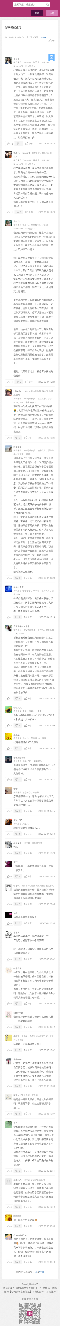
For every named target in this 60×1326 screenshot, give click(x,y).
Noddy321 (18, 66)
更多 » (32, 66)
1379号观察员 (28, 398)
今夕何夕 (46, 590)
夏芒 (16, 862)
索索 (40, 711)
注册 (52, 13)
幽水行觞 (50, 629)
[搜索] (47, 4)
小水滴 (45, 224)
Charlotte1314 (20, 1235)
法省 (16, 913)
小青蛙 (36, 792)
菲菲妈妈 (18, 707)
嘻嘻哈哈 (26, 590)
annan (44, 37)
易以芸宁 (42, 398)
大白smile (20, 633)
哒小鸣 (17, 885)
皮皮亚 (17, 734)
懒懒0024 (38, 760)
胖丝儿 (36, 160)
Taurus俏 (26, 62)
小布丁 (17, 58)
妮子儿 (36, 62)
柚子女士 (42, 450)
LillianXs (17, 390)
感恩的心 (26, 792)
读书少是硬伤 (20, 757)
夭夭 (50, 398)
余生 (28, 402)
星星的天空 (19, 587)
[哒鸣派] (7, 4)
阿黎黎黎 (18, 446)
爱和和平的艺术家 (22, 626)
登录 (37, 13)
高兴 (16, 1122)
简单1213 (46, 62)
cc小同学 (18, 968)
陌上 (16, 1095)
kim (27, 66)
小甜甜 (17, 1036)
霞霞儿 (29, 454)
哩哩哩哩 (18, 1215)
